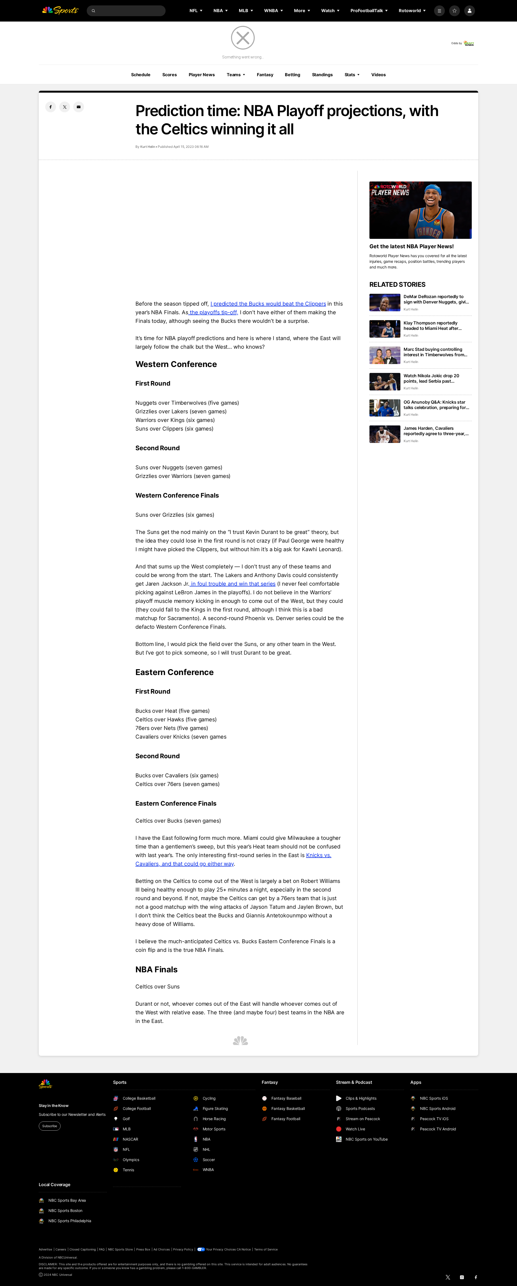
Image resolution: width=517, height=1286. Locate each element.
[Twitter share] (64, 107)
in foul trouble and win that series (232, 584)
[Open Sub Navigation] (201, 10)
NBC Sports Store (120, 1249)
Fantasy (265, 74)
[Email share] (78, 107)
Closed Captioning (82, 1249)
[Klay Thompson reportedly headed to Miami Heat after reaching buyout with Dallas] (384, 329)
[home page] (60, 11)
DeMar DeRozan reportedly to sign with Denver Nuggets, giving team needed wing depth (437, 299)
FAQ (101, 1249)
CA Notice (244, 1249)
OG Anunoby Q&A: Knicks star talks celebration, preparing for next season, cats (435, 404)
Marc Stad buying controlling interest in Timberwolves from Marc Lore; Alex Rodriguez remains (434, 352)
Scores (169, 74)
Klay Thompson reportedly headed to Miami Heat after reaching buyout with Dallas (432, 325)
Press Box (143, 1249)
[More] (439, 10)
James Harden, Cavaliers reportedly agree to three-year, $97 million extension (434, 430)
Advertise (45, 1249)
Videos (378, 74)
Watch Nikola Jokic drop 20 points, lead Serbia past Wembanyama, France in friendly (436, 378)
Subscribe (49, 1126)
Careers (60, 1249)
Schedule (141, 74)
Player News (202, 74)
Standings (322, 74)
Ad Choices (161, 1249)
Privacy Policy (183, 1249)
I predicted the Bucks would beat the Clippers (268, 303)
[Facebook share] (50, 107)
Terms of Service (266, 1249)
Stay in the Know (54, 1105)
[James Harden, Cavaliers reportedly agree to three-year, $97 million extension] (384, 434)
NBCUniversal (67, 1257)
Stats (350, 74)
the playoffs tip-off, (213, 312)
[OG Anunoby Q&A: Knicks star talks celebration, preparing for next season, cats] (384, 408)
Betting (292, 74)
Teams (234, 74)
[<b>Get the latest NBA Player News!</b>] (420, 210)
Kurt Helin (147, 147)
